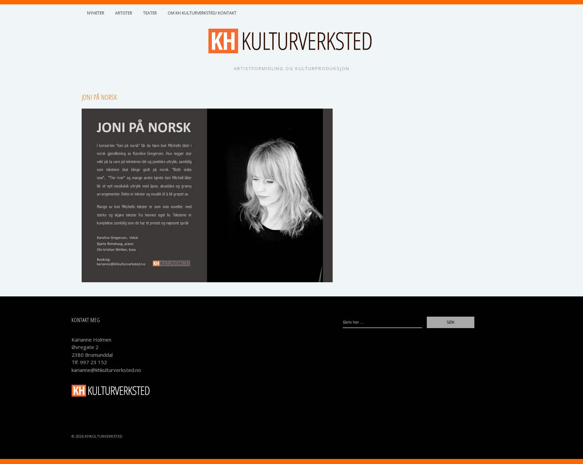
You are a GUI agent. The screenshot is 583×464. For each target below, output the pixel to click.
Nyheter (95, 13)
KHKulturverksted (103, 436)
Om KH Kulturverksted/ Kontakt (202, 13)
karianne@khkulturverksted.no (106, 370)
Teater (150, 13)
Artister (123, 13)
